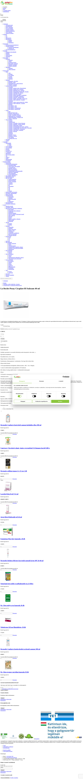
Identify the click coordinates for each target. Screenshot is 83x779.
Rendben (60, 401)
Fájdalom (5, 34)
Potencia (10, 252)
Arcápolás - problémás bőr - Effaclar (15, 92)
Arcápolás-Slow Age (12, 138)
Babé (7, 71)
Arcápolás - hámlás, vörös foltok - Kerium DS (17, 98)
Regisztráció (3, 700)
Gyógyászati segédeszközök (11, 164)
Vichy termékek (9, 119)
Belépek (2, 698)
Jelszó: (2, 767)
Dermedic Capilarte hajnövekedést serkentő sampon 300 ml (20, 649)
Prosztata (10, 251)
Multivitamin (8, 143)
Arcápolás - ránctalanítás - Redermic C (16, 96)
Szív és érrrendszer (9, 254)
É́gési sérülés (11, 209)
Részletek (15, 434)
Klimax (9, 244)
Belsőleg (10, 224)
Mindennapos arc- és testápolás (14, 116)
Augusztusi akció (9, 25)
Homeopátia (5, 43)
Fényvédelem (11, 75)
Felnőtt (9, 144)
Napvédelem (10, 186)
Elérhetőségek (6, 11)
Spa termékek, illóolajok (11, 175)
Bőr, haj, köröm (9, 178)
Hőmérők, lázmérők (12, 168)
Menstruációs (8, 38)
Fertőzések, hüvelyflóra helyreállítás (15, 248)
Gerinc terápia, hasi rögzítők (14, 166)
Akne (9, 73)
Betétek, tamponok (12, 243)
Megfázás (5, 50)
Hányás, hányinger (12, 229)
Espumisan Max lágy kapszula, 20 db (13, 539)
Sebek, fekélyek (11, 215)
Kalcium (7, 148)
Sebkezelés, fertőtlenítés (13, 172)
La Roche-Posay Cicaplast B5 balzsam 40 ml (12, 285)
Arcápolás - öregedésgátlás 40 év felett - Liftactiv (18, 126)
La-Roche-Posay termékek (11, 85)
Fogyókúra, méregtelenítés (11, 193)
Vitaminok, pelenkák (12, 64)
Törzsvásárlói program (7, 751)
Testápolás (10, 60)
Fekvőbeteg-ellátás (12, 165)
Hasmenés (10, 228)
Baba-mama (5, 57)
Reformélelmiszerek (10, 177)
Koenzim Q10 (9, 151)
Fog (6, 36)
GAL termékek (9, 147)
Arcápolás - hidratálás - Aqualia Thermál (16, 124)
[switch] (34, 396)
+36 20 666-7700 (9, 756)
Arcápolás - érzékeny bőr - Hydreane (15, 89)
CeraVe (7, 140)
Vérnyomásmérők (12, 173)
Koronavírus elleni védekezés (14, 210)
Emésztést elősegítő (12, 235)
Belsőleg (10, 41)
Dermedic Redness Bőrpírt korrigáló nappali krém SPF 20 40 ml (22, 560)
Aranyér (10, 255)
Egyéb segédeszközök (12, 174)
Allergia (7, 222)
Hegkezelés (10, 221)
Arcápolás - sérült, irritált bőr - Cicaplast (16, 99)
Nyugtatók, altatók (9, 207)
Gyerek (9, 145)
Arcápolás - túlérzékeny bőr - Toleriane (16, 90)
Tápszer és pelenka (9, 33)
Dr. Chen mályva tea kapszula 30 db (12, 605)
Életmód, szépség (6, 161)
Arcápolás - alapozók (12, 131)
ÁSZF (4, 745)
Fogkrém (10, 262)
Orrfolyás (8, 54)
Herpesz (10, 217)
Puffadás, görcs (11, 230)
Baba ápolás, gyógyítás (13, 63)
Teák (9, 200)
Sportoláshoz (11, 42)
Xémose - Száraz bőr (12, 118)
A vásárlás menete (7, 10)
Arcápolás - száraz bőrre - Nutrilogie (15, 130)
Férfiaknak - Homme (12, 136)
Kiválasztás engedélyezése (41, 401)
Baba (9, 111)
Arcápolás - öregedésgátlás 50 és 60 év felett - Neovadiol (20, 127)
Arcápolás (10, 74)
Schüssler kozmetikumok (13, 47)
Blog (4, 9)
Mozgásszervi (8, 39)
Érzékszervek (8, 236)
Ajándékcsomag (11, 122)
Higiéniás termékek (12, 213)
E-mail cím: (3, 765)
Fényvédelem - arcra (12, 105)
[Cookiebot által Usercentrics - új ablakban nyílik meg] (63, 377)
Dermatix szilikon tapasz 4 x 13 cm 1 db (14, 471)
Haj (9, 185)
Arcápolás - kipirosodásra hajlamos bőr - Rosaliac (18, 91)
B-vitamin (8, 150)
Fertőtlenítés (10, 212)
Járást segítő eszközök (12, 170)
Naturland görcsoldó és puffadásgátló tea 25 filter (17, 583)
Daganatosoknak (9, 202)
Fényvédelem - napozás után (14, 109)
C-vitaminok (8, 152)
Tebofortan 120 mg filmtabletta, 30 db (13, 627)
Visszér (9, 256)
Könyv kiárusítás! (9, 27)
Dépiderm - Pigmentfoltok (13, 113)
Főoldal (4, 283)
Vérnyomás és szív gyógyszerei (14, 258)
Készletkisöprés (9, 26)
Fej (6, 35)
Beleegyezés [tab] (22, 381)
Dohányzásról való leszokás (11, 192)
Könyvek (8, 273)
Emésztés (8, 226)
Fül (9, 240)
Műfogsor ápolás (11, 266)
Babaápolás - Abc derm (13, 81)
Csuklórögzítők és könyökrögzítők (15, 171)
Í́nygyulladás (11, 261)
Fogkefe (10, 264)
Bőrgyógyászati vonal (12, 112)
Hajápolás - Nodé (11, 82)
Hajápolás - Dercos (12, 134)
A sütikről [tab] (61, 381)
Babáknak (8, 59)
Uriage (7, 110)
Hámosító (10, 216)
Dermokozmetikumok (10, 31)
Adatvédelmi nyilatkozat (8, 746)
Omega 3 (7, 157)
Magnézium (8, 153)
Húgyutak (8, 241)
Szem (9, 237)
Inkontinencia (11, 249)
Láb (9, 188)
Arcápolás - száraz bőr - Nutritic (14, 94)
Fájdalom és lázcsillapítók (11, 52)
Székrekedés (10, 227)
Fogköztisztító (11, 269)
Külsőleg (10, 223)
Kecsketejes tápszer (12, 62)
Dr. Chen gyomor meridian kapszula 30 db (15, 672)
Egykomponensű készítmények (12, 45)
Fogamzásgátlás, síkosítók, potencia (15, 247)
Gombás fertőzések (12, 179)
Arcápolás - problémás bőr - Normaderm (16, 129)
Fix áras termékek (9, 28)
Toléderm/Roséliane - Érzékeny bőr (15, 117)
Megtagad (23, 401)
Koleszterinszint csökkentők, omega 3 (16, 257)
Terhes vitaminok (11, 69)
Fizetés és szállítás (7, 750)
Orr (9, 238)
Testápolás (10, 78)
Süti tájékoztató (6, 747)
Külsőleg (10, 40)
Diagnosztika (8, 162)
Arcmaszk (10, 120)
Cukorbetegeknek (9, 195)
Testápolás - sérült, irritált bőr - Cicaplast (16, 103)
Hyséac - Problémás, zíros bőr (14, 115)
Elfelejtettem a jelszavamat (6, 699)
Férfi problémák (9, 250)
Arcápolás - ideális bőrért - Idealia (15, 125)
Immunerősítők (9, 159)
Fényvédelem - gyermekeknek (14, 108)
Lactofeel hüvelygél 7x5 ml (9, 494)
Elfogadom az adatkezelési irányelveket (10, 688)
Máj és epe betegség (12, 234)
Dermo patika (6, 70)
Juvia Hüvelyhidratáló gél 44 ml (11, 517)
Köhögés (7, 53)
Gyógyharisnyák (11, 167)
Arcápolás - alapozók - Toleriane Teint (16, 97)
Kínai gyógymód (9, 194)
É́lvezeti (10, 271)
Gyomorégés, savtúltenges (13, 233)
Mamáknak (8, 67)
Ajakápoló (10, 184)
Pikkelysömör (11, 220)
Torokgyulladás (9, 55)
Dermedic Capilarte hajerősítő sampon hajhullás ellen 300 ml (21, 425)
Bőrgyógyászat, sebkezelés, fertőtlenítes (14, 208)
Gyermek (10, 76)
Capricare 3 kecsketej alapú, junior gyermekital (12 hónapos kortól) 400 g (25, 448)
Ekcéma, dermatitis (12, 181)
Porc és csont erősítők (10, 154)
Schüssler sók (11, 48)
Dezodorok (10, 101)
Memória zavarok (9, 206)
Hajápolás (10, 77)
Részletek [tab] (41, 381)
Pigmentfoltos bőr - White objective (15, 83)
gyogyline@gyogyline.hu (11, 757)
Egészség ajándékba (10, 275)
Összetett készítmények (10, 49)
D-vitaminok (8, 160)
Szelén (7, 158)
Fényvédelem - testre (12, 106)
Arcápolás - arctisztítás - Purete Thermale (16, 123)
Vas (6, 155)
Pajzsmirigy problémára (10, 203)
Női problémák (9, 242)
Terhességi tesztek (12, 245)
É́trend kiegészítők (12, 199)
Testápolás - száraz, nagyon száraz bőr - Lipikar (18, 102)
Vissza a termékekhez (5, 777)
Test (9, 189)
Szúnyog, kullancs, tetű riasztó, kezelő (16, 214)
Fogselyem (10, 265)
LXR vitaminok (9, 32)
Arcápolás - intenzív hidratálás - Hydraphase (17, 95)
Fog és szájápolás (9, 259)
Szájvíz (9, 263)
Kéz (9, 187)
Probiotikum (10, 231)
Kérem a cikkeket (4, 690)
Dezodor (10, 191)
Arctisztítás (10, 87)
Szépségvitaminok (12, 180)
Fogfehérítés (10, 268)
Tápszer (10, 61)
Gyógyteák (10, 272)
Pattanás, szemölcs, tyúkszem (14, 219)
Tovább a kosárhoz (14, 777)
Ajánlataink (5, 24)
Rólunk (4, 8)
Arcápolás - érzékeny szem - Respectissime (17, 88)
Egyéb (4, 205)
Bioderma (8, 80)
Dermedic (8, 139)
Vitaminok (8, 56)
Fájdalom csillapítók (12, 66)
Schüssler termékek (10, 29)
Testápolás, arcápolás (12, 84)
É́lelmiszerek (11, 201)
